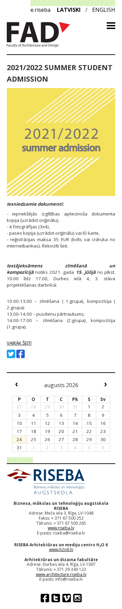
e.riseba (40, 9)
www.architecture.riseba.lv (61, 574)
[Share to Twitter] (11, 354)
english (103, 9)
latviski (69, 9)
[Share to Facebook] (20, 354)
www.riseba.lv (61, 528)
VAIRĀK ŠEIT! (19, 343)
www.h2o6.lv (61, 549)
